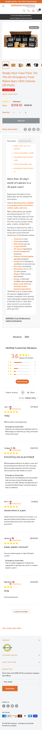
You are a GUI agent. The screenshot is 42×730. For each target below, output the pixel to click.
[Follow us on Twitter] (8, 706)
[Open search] (24, 10)
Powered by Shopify (9, 725)
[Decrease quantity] (13, 112)
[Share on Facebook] (25, 129)
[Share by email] (38, 129)
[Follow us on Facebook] (3, 706)
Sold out (21, 121)
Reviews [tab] (17, 337)
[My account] (33, 10)
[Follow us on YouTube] (12, 706)
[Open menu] (3, 6)
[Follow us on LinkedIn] (16, 706)
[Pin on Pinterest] (29, 129)
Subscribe (10, 688)
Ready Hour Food (9, 94)
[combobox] (28, 398)
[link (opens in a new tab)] (7, 644)
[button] (37, 10)
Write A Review (22, 382)
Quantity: (6, 112)
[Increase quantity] (25, 112)
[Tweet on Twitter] (33, 129)
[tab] (12, 141)
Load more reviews (21, 612)
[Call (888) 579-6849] (28, 10)
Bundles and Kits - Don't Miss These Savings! (21, 1)
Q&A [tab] (27, 337)
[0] (38, 10)
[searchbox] (12, 392)
